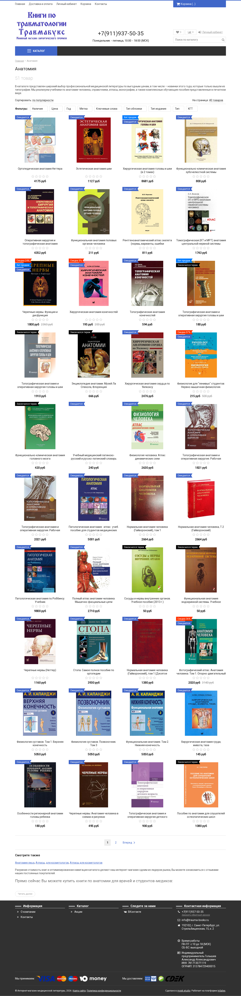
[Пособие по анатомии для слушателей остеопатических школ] (201, 785)
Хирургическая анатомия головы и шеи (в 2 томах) (147, 170)
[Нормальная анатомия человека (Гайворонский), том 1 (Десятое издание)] (147, 642)
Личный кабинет (66, 3)
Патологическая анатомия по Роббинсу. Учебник (40, 600)
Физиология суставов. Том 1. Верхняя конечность (40, 743)
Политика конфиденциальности (104, 990)
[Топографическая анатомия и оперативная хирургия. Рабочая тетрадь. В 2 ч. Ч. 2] (40, 498)
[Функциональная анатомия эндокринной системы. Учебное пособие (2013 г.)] (201, 570)
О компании (28, 911)
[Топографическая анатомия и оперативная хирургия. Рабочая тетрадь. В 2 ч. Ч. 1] (201, 427)
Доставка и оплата (41, 3)
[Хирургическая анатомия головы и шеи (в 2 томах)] (147, 140)
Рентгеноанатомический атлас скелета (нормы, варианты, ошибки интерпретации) (147, 244)
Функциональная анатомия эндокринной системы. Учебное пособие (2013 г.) (201, 602)
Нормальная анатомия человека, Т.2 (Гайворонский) (201, 528)
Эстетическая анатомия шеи (94, 168)
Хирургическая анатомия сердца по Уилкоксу (147, 385)
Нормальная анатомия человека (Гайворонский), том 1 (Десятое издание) (147, 673)
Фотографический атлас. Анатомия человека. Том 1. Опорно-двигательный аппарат (201, 673)
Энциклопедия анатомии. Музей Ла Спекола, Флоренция (94, 385)
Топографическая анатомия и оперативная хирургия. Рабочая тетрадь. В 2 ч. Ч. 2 (40, 530)
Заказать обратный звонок (196, 915)
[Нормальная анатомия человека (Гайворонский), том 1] (147, 498)
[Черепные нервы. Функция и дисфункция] (40, 283)
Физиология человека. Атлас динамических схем (147, 457)
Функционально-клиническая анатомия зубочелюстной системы (201, 170)
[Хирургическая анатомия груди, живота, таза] (201, 713)
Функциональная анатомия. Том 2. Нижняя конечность (147, 743)
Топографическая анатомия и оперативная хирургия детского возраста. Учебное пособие (147, 817)
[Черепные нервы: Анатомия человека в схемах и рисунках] (94, 785)
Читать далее (25, 894)
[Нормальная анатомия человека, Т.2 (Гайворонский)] (201, 498)
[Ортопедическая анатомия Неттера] (40, 140)
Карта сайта (79, 990)
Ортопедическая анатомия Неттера (40, 168)
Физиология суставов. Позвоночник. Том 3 (93, 743)
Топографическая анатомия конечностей (147, 313)
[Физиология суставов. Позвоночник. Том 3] (94, 713)
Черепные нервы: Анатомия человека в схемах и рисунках (93, 815)
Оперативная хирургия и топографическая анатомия (40, 242)
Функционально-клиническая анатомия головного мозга (40, 457)
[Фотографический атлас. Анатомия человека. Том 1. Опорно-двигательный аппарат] (201, 642)
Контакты (101, 3)
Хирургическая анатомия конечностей (94, 311)
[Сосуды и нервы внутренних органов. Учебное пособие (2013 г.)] (147, 570)
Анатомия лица (24, 862)
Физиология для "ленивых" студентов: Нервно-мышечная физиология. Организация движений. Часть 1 (201, 387)
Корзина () (188, 3)
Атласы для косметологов (86, 862)
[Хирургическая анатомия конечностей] (94, 283)
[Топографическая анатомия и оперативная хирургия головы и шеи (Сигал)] (201, 283)
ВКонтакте (134, 911)
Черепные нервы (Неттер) (40, 670)
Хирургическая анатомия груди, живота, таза (201, 743)
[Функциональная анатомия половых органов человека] (94, 212)
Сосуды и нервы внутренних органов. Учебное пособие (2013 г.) (147, 600)
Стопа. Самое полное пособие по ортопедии (93, 672)
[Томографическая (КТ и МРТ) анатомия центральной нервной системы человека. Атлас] (201, 212)
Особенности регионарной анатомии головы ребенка (40, 815)
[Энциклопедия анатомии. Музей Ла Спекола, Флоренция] (94, 355)
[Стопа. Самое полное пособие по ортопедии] (94, 642)
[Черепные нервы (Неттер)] (40, 642)
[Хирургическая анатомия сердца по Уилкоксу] (147, 355)
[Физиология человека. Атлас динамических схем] (147, 427)
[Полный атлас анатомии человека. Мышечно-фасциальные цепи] (94, 570)
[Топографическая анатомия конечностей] (147, 283)
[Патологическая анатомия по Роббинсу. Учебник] (40, 570)
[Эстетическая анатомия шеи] (94, 140)
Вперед (128, 842)
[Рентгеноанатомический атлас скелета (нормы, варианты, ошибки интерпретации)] (147, 212)
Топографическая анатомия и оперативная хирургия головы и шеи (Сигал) (201, 315)
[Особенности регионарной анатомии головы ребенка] (40, 785)
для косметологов (57, 862)
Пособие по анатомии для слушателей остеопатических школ (201, 815)
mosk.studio (183, 990)
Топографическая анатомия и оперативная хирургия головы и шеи (40, 385)
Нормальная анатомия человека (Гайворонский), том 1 (147, 528)
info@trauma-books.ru (195, 920)
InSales (221, 990)
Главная (20, 3)
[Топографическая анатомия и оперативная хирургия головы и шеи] (40, 355)
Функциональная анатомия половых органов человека (94, 242)
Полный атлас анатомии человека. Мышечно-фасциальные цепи (93, 600)
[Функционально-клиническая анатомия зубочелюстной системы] (201, 140)
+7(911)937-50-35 (121, 33)
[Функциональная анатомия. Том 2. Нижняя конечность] (147, 713)
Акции (78, 911)
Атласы (40, 862)
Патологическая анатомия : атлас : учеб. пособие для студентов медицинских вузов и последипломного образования (94, 530)
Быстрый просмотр (40, 158)
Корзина (86, 3)
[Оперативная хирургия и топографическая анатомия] (40, 212)
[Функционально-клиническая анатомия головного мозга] (40, 427)
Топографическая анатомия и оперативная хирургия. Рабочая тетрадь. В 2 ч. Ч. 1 (201, 458)
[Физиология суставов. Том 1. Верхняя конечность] (40, 713)
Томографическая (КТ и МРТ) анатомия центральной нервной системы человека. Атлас (201, 244)
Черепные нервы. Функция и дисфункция (40, 313)
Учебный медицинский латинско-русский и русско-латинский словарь (94, 457)
